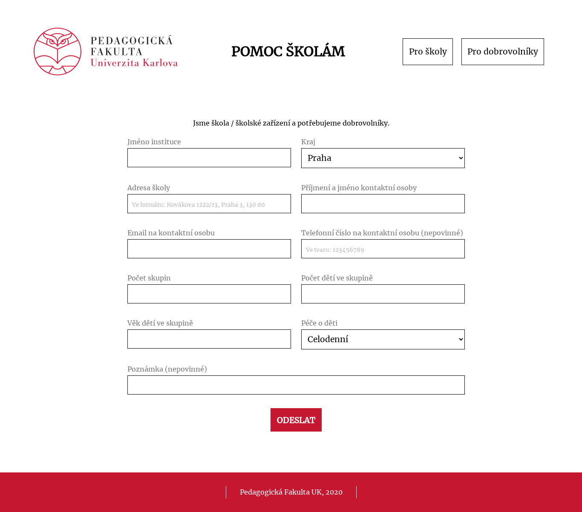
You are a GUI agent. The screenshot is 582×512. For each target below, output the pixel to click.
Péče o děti (319, 323)
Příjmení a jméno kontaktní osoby (359, 187)
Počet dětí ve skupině (337, 278)
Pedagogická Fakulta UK (281, 492)
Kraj (308, 141)
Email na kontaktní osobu (171, 233)
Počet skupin (149, 278)
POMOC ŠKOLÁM (288, 51)
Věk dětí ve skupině (160, 323)
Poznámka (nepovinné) (167, 369)
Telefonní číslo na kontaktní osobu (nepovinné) (382, 233)
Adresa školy (148, 187)
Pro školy (428, 51)
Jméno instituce (154, 141)
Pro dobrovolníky (502, 51)
